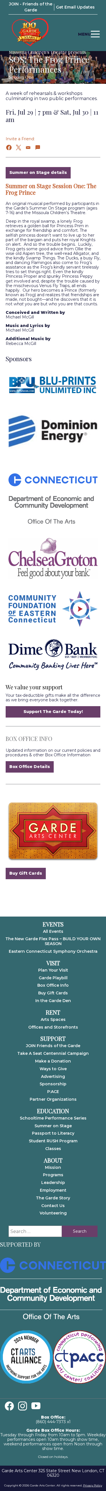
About (53, 1160)
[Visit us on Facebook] (9, 1406)
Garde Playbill (53, 977)
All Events (53, 931)
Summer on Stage (53, 1125)
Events (53, 924)
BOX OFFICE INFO (29, 738)
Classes (53, 1148)
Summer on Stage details (38, 172)
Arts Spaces (53, 1019)
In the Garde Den (53, 1000)
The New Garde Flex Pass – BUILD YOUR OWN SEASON (53, 941)
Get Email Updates (75, 7)
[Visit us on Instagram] (22, 1406)
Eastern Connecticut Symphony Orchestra (53, 951)
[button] (9, 147)
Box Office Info (53, 985)
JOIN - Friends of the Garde (30, 7)
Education (53, 1111)
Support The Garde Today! (53, 711)
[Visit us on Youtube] (35, 1406)
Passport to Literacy (53, 1133)
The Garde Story (53, 1197)
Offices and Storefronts (53, 1027)
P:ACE (53, 1091)
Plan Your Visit (53, 970)
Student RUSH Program (53, 1140)
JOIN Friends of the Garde (53, 1045)
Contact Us (53, 1205)
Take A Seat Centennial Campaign (53, 1053)
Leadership (53, 1182)
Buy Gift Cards (25, 873)
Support (53, 1038)
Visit (53, 963)
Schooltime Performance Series (53, 1118)
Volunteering (53, 1213)
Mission (53, 1167)
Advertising (53, 1076)
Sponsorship (53, 1083)
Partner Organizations (53, 1099)
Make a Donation (53, 1061)
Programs (53, 1174)
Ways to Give (53, 1068)
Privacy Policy (92, 1485)
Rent (53, 1012)
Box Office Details (29, 766)
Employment (53, 1190)
